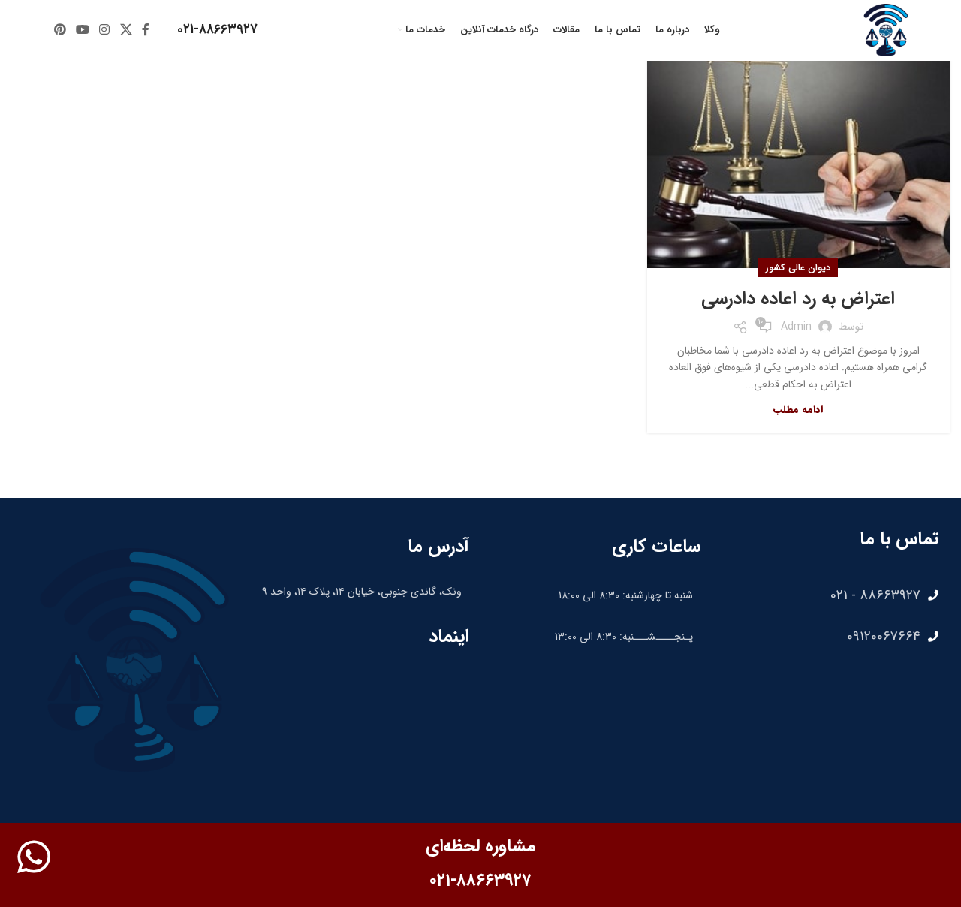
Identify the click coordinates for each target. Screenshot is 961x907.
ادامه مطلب (798, 409)
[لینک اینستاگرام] (105, 30)
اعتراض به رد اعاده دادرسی (798, 299)
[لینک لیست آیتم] (826, 595)
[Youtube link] (82, 30)
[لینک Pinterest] (60, 30)
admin (796, 326)
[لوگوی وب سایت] (886, 29)
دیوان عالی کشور (798, 268)
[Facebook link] (145, 30)
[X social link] (126, 30)
